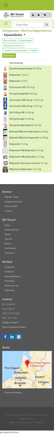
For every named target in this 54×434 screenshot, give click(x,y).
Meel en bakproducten (36, 30)
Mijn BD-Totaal (11, 197)
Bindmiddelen (26, 40)
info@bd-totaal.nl (10, 322)
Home (7, 225)
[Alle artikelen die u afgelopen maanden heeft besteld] (33, 15)
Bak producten (10, 40)
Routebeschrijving (13, 392)
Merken (7, 262)
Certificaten (10, 248)
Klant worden (11, 206)
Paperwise (10, 290)
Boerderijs (9, 281)
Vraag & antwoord (13, 201)
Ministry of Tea (12, 285)
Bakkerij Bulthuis (12, 276)
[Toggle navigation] (6, 5)
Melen (34, 50)
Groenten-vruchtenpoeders (16, 50)
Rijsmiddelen (13, 35)
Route (6, 347)
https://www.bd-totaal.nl (14, 327)
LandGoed (9, 267)
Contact (8, 210)
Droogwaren (10, 30)
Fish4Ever (9, 271)
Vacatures (9, 252)
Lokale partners (12, 229)
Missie (8, 234)
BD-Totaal (8, 220)
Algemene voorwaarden (21, 422)
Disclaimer (39, 422)
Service (7, 192)
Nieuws (8, 243)
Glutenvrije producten (13, 45)
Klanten (8, 239)
